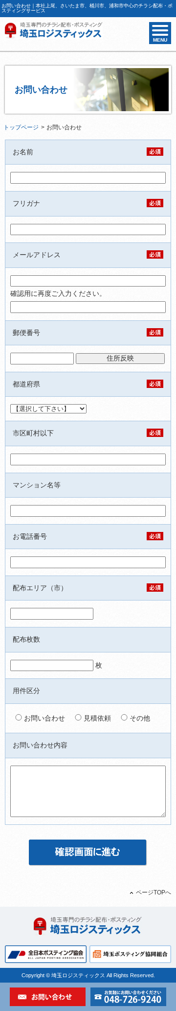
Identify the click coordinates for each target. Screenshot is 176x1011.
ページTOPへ (153, 892)
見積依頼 (96, 718)
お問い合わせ (43, 718)
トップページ (21, 127)
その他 (139, 718)
